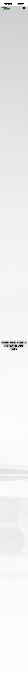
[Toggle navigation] (24, 8)
